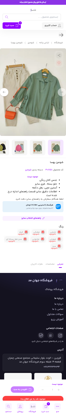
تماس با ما (57, 309)
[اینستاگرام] (60, 335)
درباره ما (58, 304)
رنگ (61, 227)
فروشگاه (58, 43)
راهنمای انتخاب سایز (31, 218)
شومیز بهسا (17, 43)
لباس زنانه (44, 43)
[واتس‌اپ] (50, 335)
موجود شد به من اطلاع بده (33, 399)
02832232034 (52, 367)
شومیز (31, 43)
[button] (4, 92)
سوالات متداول (55, 314)
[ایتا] (41, 335)
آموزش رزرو (57, 319)
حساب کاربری (51, 25)
